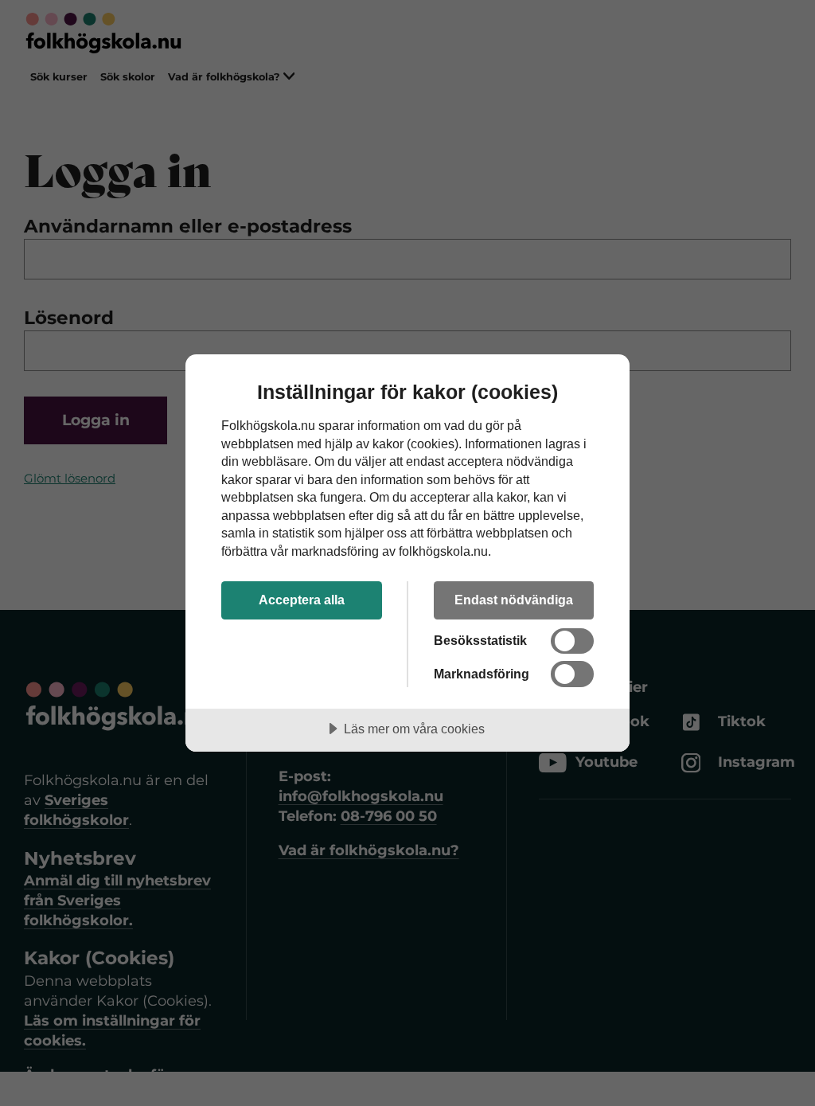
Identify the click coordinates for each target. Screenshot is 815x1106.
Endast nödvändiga (513, 599)
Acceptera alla (302, 599)
